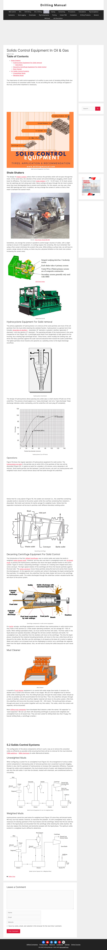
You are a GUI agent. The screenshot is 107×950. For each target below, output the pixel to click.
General (96, 15)
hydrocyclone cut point (14, 464)
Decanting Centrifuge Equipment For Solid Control (29, 67)
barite (11, 626)
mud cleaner (19, 690)
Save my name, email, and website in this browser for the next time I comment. (35, 926)
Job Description (58, 18)
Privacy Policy (43, 944)
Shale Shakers (16, 60)
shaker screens (21, 177)
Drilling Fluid (12, 876)
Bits (20, 12)
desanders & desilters (20, 330)
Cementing (61, 12)
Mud (46, 12)
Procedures (71, 12)
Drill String (28, 12)
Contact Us (60, 944)
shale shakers (40, 181)
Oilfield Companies (32, 944)
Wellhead (47, 18)
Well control (12, 12)
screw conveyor (25, 569)
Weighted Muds (18, 75)
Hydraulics (11, 15)
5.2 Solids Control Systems (20, 71)
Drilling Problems (85, 15)
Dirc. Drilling (38, 12)
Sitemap (67, 944)
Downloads (32, 15)
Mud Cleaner (17, 69)
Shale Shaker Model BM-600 (42, 239)
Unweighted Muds (19, 73)
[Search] (97, 109)
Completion (73, 15)
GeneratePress (64, 947)
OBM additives (12, 753)
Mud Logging (22, 15)
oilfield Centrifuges (31, 558)
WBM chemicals (24, 753)
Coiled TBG (63, 15)
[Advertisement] (53, 31)
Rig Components (44, 15)
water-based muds (19, 560)
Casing (53, 12)
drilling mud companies (18, 709)
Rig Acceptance (93, 12)
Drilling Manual (53, 5)
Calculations (82, 12)
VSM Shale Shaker (40, 281)
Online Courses (75, 944)
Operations (19, 65)
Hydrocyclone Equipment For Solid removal (27, 63)
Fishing (54, 15)
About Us (52, 944)
